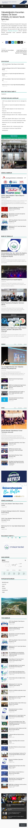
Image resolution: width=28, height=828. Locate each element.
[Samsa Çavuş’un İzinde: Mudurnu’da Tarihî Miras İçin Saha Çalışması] (4, 730)
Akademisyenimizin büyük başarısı (11, 279)
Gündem (17, 164)
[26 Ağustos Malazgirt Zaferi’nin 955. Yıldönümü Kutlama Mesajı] (4, 209)
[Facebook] (6, 42)
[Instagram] (12, 537)
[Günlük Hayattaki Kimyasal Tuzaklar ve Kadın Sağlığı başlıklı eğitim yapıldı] (4, 393)
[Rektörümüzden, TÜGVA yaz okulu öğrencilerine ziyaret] (14, 147)
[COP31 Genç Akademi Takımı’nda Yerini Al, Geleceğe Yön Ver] (4, 221)
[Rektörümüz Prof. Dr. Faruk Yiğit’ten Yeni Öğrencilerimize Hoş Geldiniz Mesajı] (4, 717)
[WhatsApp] (15, 42)
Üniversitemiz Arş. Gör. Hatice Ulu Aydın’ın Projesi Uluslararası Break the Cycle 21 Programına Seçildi (14, 254)
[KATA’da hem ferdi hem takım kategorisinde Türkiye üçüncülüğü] (4, 450)
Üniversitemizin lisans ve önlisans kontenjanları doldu (14, 120)
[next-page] (4, 232)
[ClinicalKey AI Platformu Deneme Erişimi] (4, 748)
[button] (2, 6)
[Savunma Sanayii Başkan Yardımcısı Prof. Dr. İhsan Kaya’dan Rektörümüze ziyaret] (4, 755)
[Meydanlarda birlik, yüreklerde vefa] (20, 165)
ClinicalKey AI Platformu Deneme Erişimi (17, 746)
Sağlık (3, 344)
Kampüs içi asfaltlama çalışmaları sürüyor (17, 690)
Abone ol (23, 825)
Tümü (15, 344)
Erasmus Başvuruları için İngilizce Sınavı (17, 677)
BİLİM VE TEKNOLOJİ (7, 236)
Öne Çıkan (20, 344)
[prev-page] (2, 232)
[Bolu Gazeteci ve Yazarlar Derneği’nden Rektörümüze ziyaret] (4, 215)
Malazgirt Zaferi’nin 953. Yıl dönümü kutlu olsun (12, 126)
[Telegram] (12, 42)
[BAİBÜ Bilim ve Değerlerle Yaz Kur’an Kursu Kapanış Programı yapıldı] (4, 786)
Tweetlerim (3, 94)
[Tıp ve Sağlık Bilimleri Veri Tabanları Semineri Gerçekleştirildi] (14, 356)
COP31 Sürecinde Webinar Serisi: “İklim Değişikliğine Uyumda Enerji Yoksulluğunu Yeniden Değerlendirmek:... (17, 723)
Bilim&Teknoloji (4, 250)
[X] (9, 42)
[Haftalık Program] (14, 547)
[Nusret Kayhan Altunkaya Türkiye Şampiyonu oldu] (4, 456)
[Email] (18, 42)
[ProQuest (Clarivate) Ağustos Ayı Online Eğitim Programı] (4, 767)
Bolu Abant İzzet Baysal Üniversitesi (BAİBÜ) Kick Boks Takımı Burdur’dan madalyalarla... (16, 463)
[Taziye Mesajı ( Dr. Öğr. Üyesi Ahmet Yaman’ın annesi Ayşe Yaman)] (4, 660)
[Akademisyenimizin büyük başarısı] (14, 271)
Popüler (25, 344)
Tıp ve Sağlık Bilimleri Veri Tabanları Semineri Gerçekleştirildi (12, 367)
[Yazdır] (21, 42)
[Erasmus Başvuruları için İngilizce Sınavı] (4, 679)
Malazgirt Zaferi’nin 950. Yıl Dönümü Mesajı (11, 112)
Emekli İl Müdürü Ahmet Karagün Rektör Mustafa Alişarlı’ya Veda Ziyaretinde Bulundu (21, 52)
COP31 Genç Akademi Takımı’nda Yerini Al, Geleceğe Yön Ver (13, 79)
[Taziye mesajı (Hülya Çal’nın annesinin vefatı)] (4, 742)
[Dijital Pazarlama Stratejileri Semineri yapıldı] (14, 295)
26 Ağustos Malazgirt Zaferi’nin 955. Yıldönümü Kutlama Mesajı (13, 69)
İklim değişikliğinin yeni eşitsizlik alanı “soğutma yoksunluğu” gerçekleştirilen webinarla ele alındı (16, 654)
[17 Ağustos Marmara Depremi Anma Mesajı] (4, 736)
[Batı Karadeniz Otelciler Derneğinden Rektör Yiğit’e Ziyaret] (14, 159)
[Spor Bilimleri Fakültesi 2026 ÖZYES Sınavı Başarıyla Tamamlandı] (4, 704)
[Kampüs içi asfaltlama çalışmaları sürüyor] (4, 692)
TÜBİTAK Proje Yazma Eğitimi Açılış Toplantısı (7, 51)
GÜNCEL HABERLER (6, 173)
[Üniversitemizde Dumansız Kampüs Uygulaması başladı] (4, 399)
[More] (24, 42)
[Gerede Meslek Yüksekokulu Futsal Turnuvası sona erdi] (14, 420)
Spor (2, 408)
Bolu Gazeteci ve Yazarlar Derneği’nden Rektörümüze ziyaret (13, 74)
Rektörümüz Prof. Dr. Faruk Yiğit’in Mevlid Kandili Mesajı (13, 84)
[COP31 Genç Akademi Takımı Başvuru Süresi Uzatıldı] (14, 184)
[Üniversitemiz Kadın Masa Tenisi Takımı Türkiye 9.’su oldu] (4, 444)
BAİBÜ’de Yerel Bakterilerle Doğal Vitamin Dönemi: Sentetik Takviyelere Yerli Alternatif (13, 329)
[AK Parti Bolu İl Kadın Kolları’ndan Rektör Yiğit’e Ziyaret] (7, 165)
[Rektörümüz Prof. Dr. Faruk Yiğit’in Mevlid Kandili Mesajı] (4, 228)
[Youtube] (19, 537)
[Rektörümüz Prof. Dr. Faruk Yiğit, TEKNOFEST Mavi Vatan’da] (4, 685)
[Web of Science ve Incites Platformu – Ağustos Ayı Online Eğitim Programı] (4, 773)
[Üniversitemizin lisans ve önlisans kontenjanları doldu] (4, 710)
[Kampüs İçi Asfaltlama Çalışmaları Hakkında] (4, 761)
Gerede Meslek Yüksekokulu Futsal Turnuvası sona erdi (11, 431)
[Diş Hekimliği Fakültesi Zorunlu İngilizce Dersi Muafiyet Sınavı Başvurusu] (4, 667)
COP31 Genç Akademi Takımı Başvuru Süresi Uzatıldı (13, 64)
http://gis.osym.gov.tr (13, 30)
